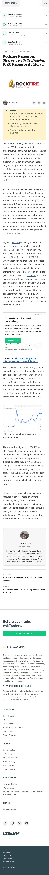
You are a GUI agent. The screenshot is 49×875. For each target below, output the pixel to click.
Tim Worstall (14, 103)
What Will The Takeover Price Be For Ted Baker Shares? (23, 577)
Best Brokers (8, 731)
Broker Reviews (9, 735)
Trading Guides (9, 765)
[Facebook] (5, 823)
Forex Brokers (8, 723)
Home (5, 51)
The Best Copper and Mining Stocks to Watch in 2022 (20, 360)
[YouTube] (26, 823)
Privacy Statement (9, 861)
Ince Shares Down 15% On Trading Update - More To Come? (24, 589)
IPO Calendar (8, 788)
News (12, 51)
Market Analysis (9, 809)
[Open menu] (39, 3)
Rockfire (16, 242)
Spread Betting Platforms (13, 727)
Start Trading (24, 633)
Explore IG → (13, 341)
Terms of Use (7, 855)
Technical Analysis (10, 757)
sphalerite (31, 275)
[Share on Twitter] (34, 103)
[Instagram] (12, 823)
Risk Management (10, 754)
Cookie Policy (7, 858)
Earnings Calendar (10, 784)
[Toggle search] (45, 3)
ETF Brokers (8, 720)
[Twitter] (19, 823)
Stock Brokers (8, 716)
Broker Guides (9, 769)
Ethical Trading (9, 761)
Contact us (6, 853)
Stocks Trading (9, 750)
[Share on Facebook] (44, 103)
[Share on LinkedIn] (39, 103)
